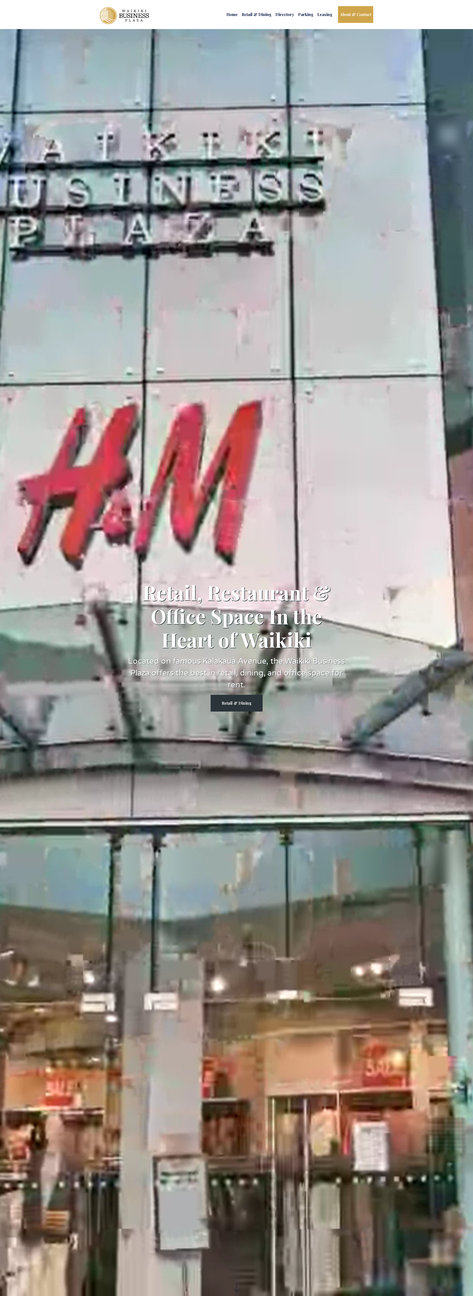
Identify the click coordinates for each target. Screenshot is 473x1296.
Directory (284, 14)
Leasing (324, 14)
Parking (305, 14)
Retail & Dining (256, 14)
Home (232, 14)
